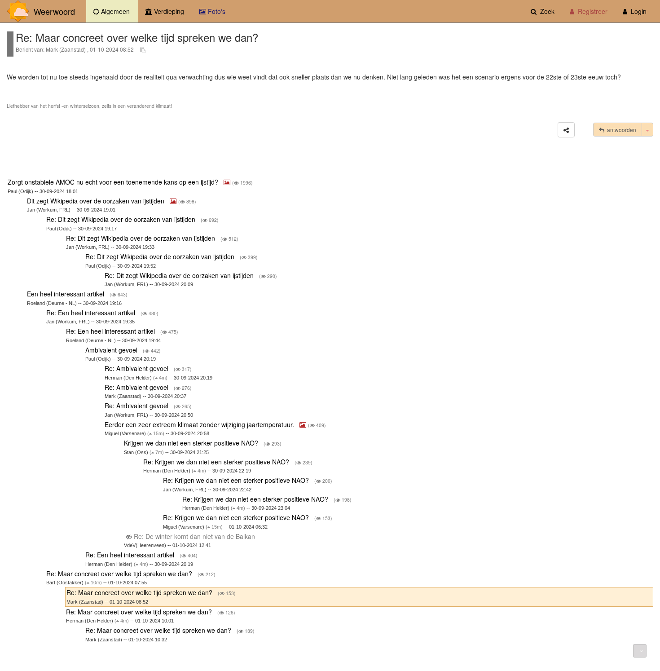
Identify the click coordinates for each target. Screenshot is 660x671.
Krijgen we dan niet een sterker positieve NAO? (192, 442)
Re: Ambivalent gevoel (137, 368)
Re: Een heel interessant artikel (91, 312)
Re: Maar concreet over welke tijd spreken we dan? (120, 573)
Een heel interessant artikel (66, 293)
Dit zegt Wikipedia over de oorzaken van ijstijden (96, 200)
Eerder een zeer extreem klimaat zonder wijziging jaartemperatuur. (200, 424)
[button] (566, 129)
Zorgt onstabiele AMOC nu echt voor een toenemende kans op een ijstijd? (114, 181)
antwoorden (620, 129)
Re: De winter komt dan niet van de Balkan (194, 536)
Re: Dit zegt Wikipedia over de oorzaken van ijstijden (121, 219)
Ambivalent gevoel (112, 349)
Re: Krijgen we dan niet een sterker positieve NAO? (217, 461)
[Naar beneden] (640, 651)
